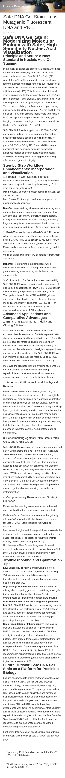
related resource (44, 360)
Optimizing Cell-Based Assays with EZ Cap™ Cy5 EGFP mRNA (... (31, 753)
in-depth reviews (51, 458)
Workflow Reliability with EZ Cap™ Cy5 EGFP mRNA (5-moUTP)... (32, 765)
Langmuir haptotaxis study (16, 700)
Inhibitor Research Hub (17, 6)
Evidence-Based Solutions (16, 515)
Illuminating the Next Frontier (17, 545)
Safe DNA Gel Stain (38, 76)
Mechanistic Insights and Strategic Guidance (26, 530)
